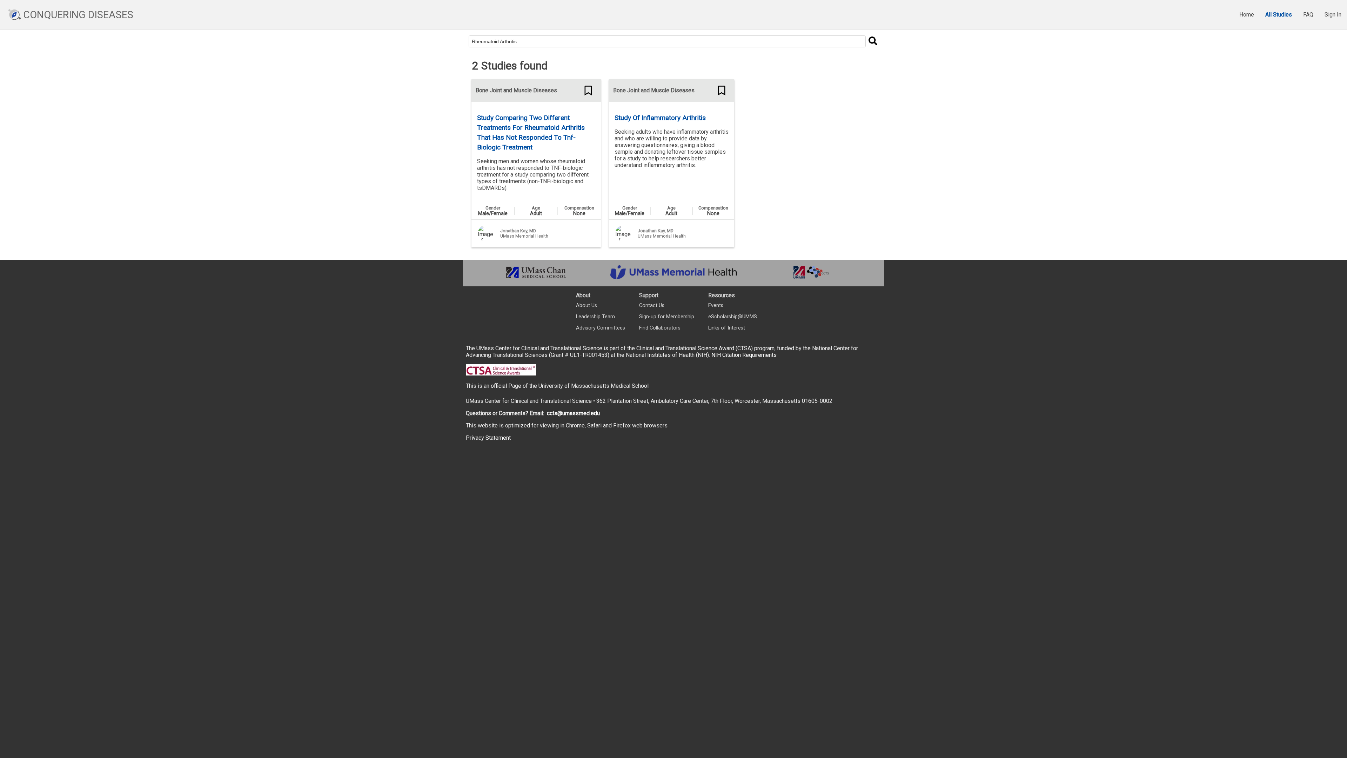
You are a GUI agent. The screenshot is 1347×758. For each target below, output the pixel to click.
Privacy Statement (488, 437)
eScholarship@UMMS (732, 317)
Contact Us (651, 305)
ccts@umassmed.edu (573, 413)
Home (1246, 14)
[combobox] (667, 41)
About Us (586, 305)
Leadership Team (595, 317)
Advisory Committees (600, 328)
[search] (872, 41)
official (499, 386)
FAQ (1308, 14)
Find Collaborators (660, 328)
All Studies (1278, 14)
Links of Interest (726, 328)
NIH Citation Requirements (744, 355)
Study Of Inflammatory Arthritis (660, 118)
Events (715, 305)
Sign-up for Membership (666, 317)
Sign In (1333, 14)
